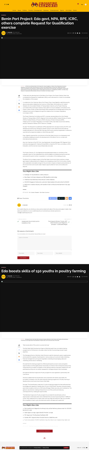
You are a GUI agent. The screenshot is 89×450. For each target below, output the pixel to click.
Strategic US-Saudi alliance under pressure (36, 174)
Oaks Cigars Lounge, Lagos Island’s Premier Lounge (38, 412)
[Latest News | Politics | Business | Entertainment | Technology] (44, 4)
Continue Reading (44, 431)
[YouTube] (8, 4)
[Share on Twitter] (75, 33)
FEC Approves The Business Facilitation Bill (36, 415)
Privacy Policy (37, 447)
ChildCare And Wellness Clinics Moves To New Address (39, 179)
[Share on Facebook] (73, 33)
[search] (79, 4)
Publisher (10, 32)
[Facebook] (4, 4)
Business (3, 15)
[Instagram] (71, 205)
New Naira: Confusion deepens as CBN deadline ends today (40, 177)
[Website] (68, 205)
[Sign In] (2, 4)
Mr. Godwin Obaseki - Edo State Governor (39, 192)
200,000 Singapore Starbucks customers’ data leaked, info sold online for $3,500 (46, 182)
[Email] (77, 33)
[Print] (80, 33)
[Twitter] (6, 4)
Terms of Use (46, 447)
